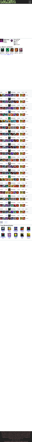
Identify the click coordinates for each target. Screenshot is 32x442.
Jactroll (28, 237)
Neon (22, 237)
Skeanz (22, 230)
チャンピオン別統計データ (7, 54)
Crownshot (2, 237)
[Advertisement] (16, 21)
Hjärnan (28, 230)
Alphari (3, 230)
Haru (9, 230)
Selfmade (16, 230)
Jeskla (9, 237)
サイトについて (16, 440)
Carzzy (15, 237)
